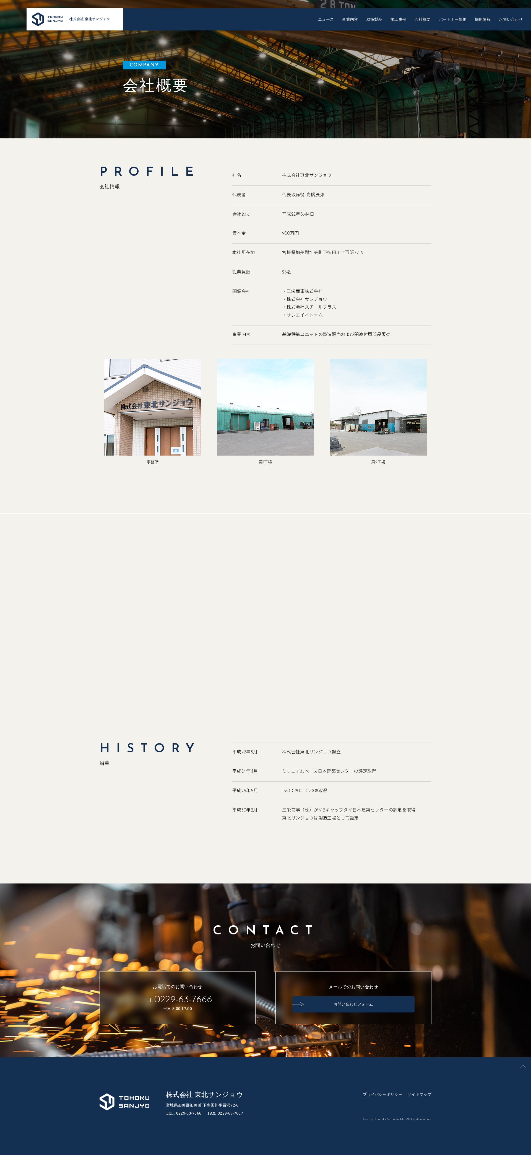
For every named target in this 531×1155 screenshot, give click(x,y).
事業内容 (350, 19)
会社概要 (422, 19)
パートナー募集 (453, 19)
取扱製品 (374, 19)
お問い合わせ (511, 19)
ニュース (326, 19)
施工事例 (398, 19)
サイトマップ (419, 1094)
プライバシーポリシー (382, 1094)
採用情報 (483, 19)
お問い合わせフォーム (353, 1004)
